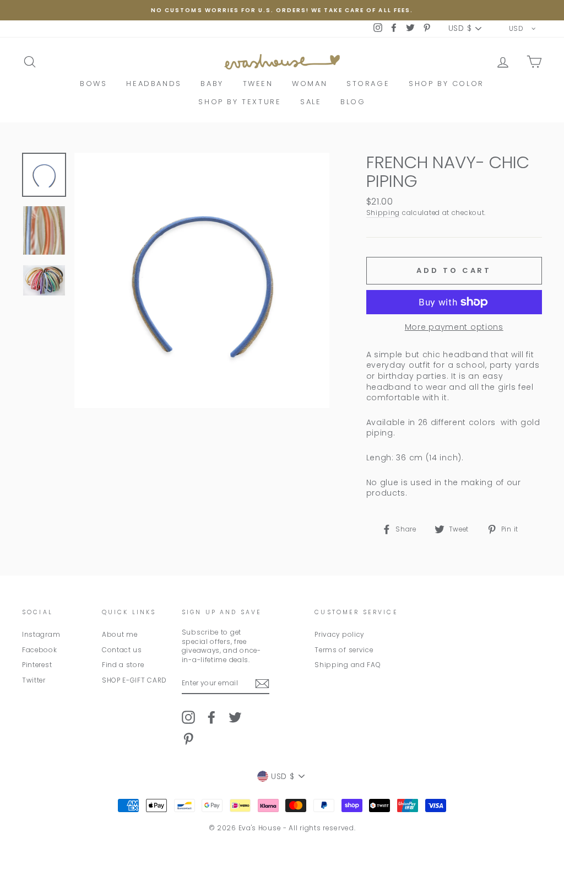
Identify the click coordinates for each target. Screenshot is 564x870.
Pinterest (37, 664)
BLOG (352, 101)
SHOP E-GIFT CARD (134, 680)
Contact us (122, 650)
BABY (211, 83)
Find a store (123, 664)
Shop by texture (239, 101)
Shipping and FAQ (347, 664)
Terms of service (343, 650)
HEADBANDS (153, 83)
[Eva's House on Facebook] (211, 717)
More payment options (454, 327)
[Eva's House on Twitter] (235, 717)
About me (120, 634)
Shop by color (446, 83)
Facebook (39, 650)
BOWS (93, 83)
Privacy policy (339, 634)
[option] (282, 10)
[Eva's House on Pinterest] (188, 738)
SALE (310, 101)
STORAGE (367, 83)
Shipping (383, 212)
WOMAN (309, 83)
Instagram (41, 634)
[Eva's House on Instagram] (188, 717)
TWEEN (258, 83)
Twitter (34, 680)
